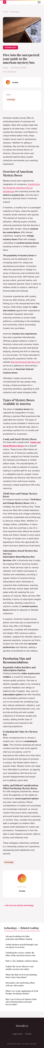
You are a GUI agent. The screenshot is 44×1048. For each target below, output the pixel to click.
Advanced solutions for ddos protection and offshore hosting (19, 937)
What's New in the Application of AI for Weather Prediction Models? (22, 992)
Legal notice (17, 1034)
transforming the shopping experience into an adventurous (21, 188)
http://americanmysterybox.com (25, 362)
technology (15, 12)
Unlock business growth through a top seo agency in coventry (22, 945)
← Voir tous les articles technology (18, 905)
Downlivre (22, 1025)
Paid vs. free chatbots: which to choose (22, 961)
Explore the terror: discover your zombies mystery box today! (20, 967)
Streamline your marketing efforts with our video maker (20, 984)
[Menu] (39, 2)
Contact (28, 1034)
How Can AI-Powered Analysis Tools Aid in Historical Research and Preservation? (21, 1002)
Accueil (5, 12)
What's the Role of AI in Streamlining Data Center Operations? (21, 975)
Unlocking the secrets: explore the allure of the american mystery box (20, 953)
